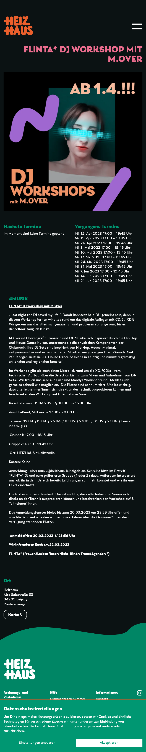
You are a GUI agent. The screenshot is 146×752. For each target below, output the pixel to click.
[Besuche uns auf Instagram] (139, 693)
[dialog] (73, 726)
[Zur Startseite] (73, 669)
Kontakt (102, 699)
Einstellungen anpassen (37, 742)
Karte (14, 614)
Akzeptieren (109, 742)
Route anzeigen (15, 604)
